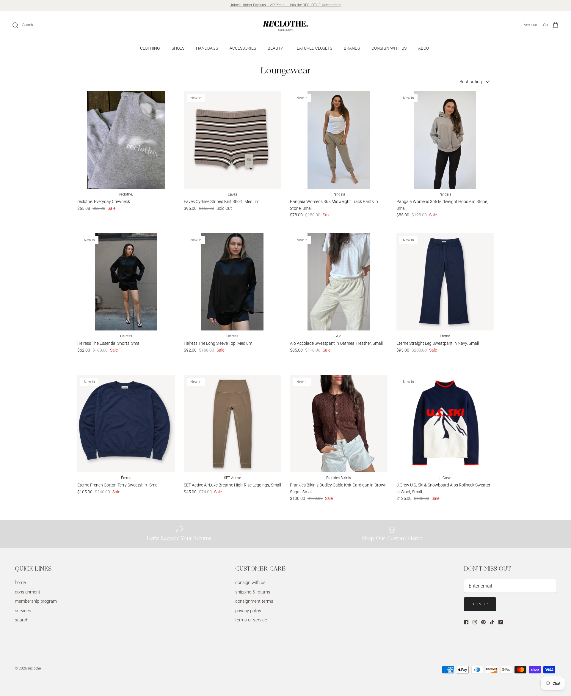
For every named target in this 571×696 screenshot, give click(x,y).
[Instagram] (475, 622)
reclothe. (35, 668)
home (20, 582)
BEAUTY (275, 48)
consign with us (250, 582)
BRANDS (352, 48)
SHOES (178, 48)
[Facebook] (466, 622)
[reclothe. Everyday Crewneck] (126, 140)
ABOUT (424, 48)
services (23, 610)
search (21, 620)
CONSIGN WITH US (389, 48)
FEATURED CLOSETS (313, 48)
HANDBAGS (207, 48)
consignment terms (254, 601)
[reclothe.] (285, 25)
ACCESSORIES (243, 48)
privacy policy (248, 610)
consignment (27, 592)
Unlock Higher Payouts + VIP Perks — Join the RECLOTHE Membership (285, 5)
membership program (36, 601)
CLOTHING (150, 48)
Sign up (480, 604)
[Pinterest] (483, 622)
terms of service (251, 620)
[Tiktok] (492, 622)
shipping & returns (252, 592)
